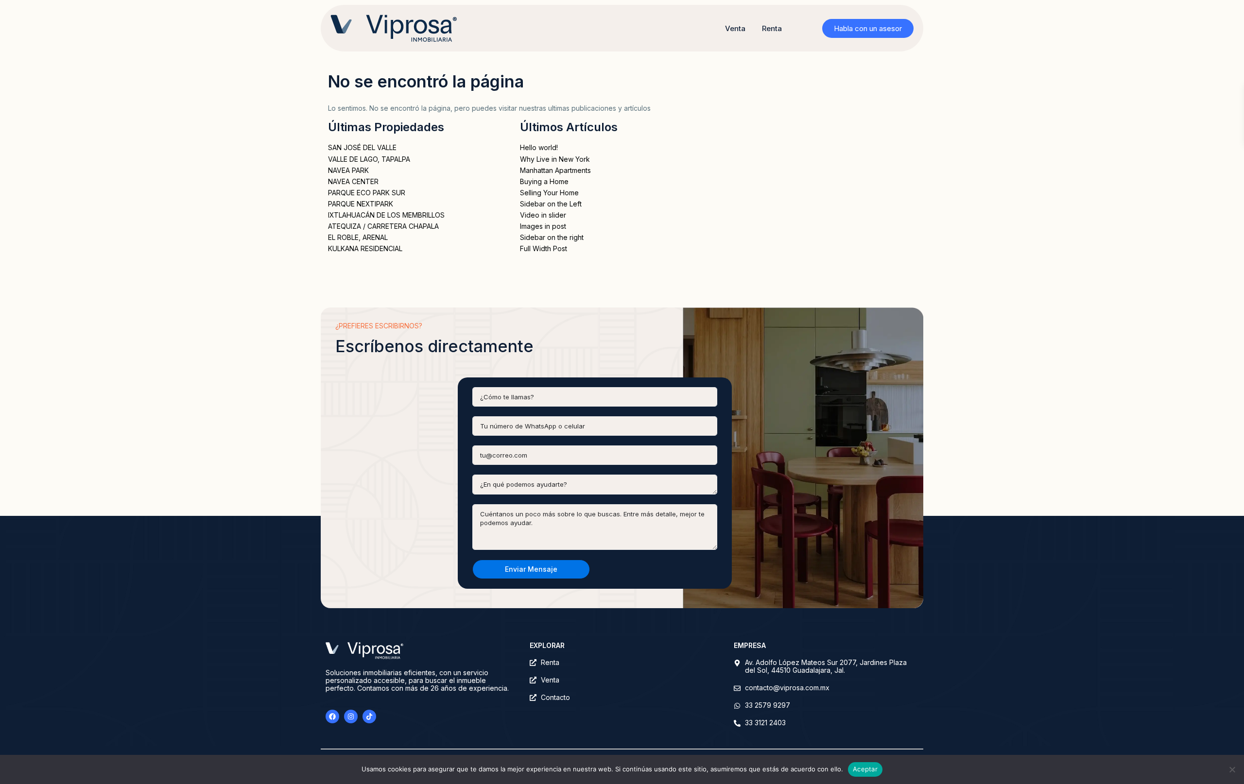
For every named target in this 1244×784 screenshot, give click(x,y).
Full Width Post (543, 248)
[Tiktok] (369, 716)
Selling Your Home (549, 192)
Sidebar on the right (552, 237)
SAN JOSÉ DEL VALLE (362, 147)
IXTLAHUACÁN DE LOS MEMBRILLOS (386, 215)
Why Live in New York (555, 159)
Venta (735, 28)
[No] (1232, 769)
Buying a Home (544, 181)
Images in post (543, 226)
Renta (772, 28)
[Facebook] (332, 716)
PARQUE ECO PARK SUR (366, 192)
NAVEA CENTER (353, 181)
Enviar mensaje (531, 569)
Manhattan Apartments (555, 170)
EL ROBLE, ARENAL (358, 237)
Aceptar (865, 769)
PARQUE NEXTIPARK (360, 204)
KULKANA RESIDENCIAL (365, 248)
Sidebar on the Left (551, 204)
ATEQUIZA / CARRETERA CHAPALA (383, 226)
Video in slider (543, 215)
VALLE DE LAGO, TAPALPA (369, 159)
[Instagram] (351, 716)
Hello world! (539, 147)
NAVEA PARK (348, 170)
